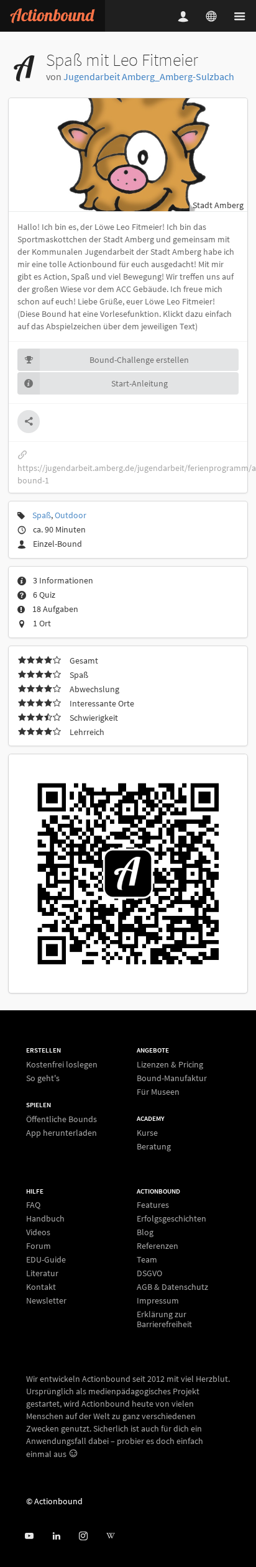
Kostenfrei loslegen (62, 1064)
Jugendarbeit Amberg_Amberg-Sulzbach (148, 76)
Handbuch (45, 1218)
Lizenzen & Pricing (170, 1064)
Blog (145, 1232)
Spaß (41, 515)
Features (153, 1205)
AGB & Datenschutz (172, 1286)
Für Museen (158, 1091)
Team (147, 1259)
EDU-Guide (46, 1259)
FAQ (33, 1205)
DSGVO (149, 1273)
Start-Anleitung (139, 383)
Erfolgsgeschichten (171, 1218)
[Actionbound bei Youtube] (28, 1536)
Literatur (42, 1273)
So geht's (43, 1077)
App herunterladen (61, 1132)
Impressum (158, 1300)
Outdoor (70, 515)
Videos (38, 1232)
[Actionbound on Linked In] (56, 1536)
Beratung (154, 1146)
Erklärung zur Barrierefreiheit (164, 1319)
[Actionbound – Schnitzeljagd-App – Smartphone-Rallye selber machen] (52, 16)
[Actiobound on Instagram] (82, 1536)
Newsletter (46, 1300)
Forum (38, 1245)
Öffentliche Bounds (61, 1119)
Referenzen (157, 1245)
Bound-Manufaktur (172, 1078)
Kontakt (41, 1286)
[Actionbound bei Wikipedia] (110, 1536)
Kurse (147, 1133)
